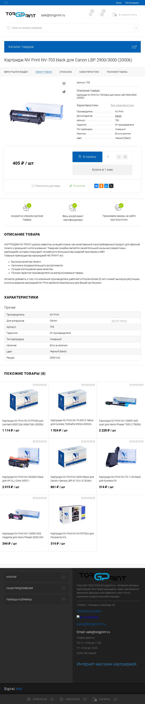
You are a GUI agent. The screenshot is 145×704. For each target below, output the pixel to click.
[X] (111, 186)
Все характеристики (122, 105)
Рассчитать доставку (48, 185)
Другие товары (119, 320)
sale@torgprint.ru (98, 632)
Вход (118, 2)
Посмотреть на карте (89, 610)
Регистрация (132, 2)
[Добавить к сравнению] (64, 91)
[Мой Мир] (106, 186)
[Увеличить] (36, 112)
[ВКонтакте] (96, 186)
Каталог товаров (21, 47)
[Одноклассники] (101, 186)
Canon (118, 116)
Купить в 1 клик (102, 169)
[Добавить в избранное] (64, 84)
